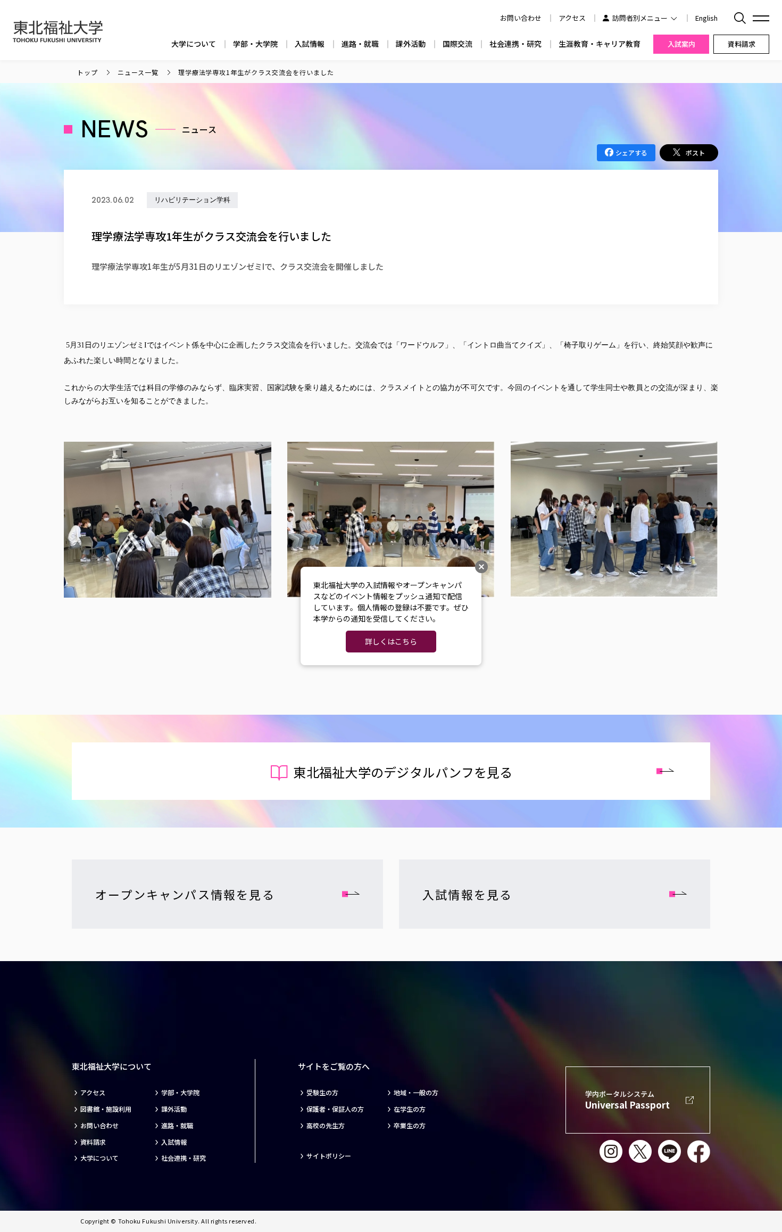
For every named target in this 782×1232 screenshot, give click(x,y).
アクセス (572, 18)
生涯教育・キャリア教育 (599, 44)
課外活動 (411, 44)
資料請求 (93, 1142)
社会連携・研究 (515, 44)
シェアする (631, 152)
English (706, 18)
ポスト (695, 152)
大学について (193, 44)
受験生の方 (322, 1092)
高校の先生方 (325, 1125)
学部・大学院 (255, 44)
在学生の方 (410, 1109)
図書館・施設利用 (105, 1109)
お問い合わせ (99, 1125)
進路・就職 (360, 44)
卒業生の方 (410, 1125)
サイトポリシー (328, 1156)
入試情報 (310, 44)
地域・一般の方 (416, 1092)
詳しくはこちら (391, 641)
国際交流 (457, 44)
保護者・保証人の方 (335, 1109)
